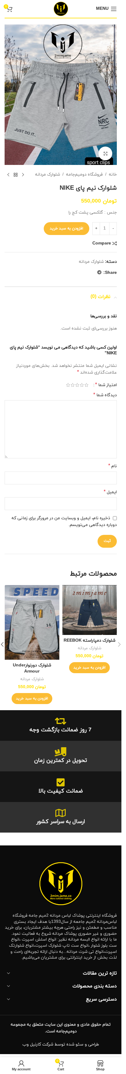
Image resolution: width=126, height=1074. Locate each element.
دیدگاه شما (105, 395)
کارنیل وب (31, 1044)
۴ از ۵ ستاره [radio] (72, 385)
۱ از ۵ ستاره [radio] (86, 385)
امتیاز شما (106, 384)
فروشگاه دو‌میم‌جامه (84, 174)
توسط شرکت (53, 1044)
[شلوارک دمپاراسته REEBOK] (89, 610)
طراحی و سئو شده (82, 1044)
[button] (89, 667)
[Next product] (8, 174)
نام (112, 466)
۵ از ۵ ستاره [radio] (68, 385)
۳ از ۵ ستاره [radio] (77, 385)
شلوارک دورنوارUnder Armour (32, 668)
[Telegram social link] (99, 272)
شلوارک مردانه (47, 174)
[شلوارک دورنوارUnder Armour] (32, 622)
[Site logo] (61, 8)
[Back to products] (15, 174)
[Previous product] (23, 174)
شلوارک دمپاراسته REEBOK (89, 640)
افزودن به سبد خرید (66, 228)
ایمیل (110, 492)
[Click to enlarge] (105, 153)
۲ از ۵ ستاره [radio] (82, 385)
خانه (113, 174)
